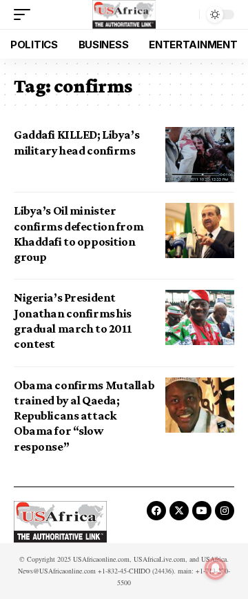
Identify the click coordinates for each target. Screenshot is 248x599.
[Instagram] (224, 510)
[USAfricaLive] (124, 14)
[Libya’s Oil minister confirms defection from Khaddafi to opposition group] (199, 230)
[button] (25, 14)
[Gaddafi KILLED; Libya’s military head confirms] (199, 154)
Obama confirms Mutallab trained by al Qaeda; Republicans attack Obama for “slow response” (84, 415)
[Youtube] (201, 510)
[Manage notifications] (216, 569)
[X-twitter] (179, 510)
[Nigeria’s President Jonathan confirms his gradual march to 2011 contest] (199, 317)
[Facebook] (156, 510)
